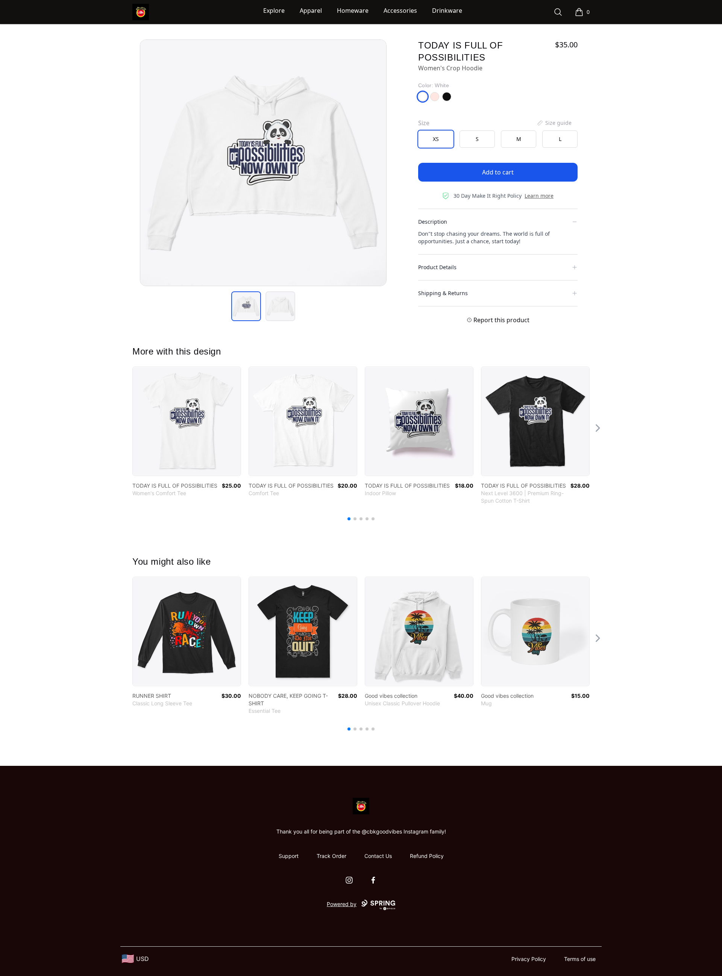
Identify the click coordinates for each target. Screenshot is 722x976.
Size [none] (423, 123)
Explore (274, 10)
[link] (187, 421)
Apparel (311, 10)
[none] (554, 123)
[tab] (246, 306)
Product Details (437, 267)
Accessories (400, 10)
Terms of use (580, 959)
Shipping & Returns (443, 293)
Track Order (331, 856)
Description (432, 221)
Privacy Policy (528, 959)
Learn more (539, 195)
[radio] (436, 139)
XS (436, 138)
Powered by (341, 904)
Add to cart (498, 172)
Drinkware (447, 10)
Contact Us (378, 856)
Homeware (353, 10)
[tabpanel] (263, 162)
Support (289, 856)
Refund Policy (427, 856)
